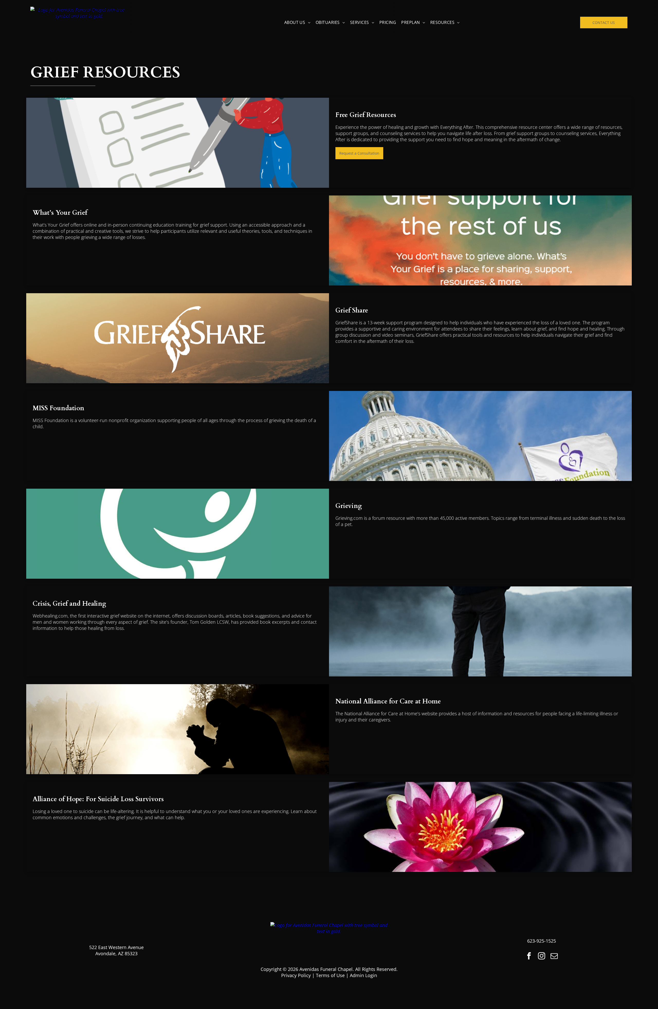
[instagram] (541, 956)
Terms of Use (330, 975)
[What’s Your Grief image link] (480, 240)
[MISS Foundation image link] (480, 436)
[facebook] (529, 956)
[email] (554, 956)
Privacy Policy (296, 975)
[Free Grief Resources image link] (177, 143)
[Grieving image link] (177, 534)
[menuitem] (297, 22)
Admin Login (363, 975)
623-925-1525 (541, 941)
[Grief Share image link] (177, 338)
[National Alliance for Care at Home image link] (177, 729)
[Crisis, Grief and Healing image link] (480, 631)
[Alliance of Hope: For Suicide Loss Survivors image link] (480, 827)
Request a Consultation (359, 153)
